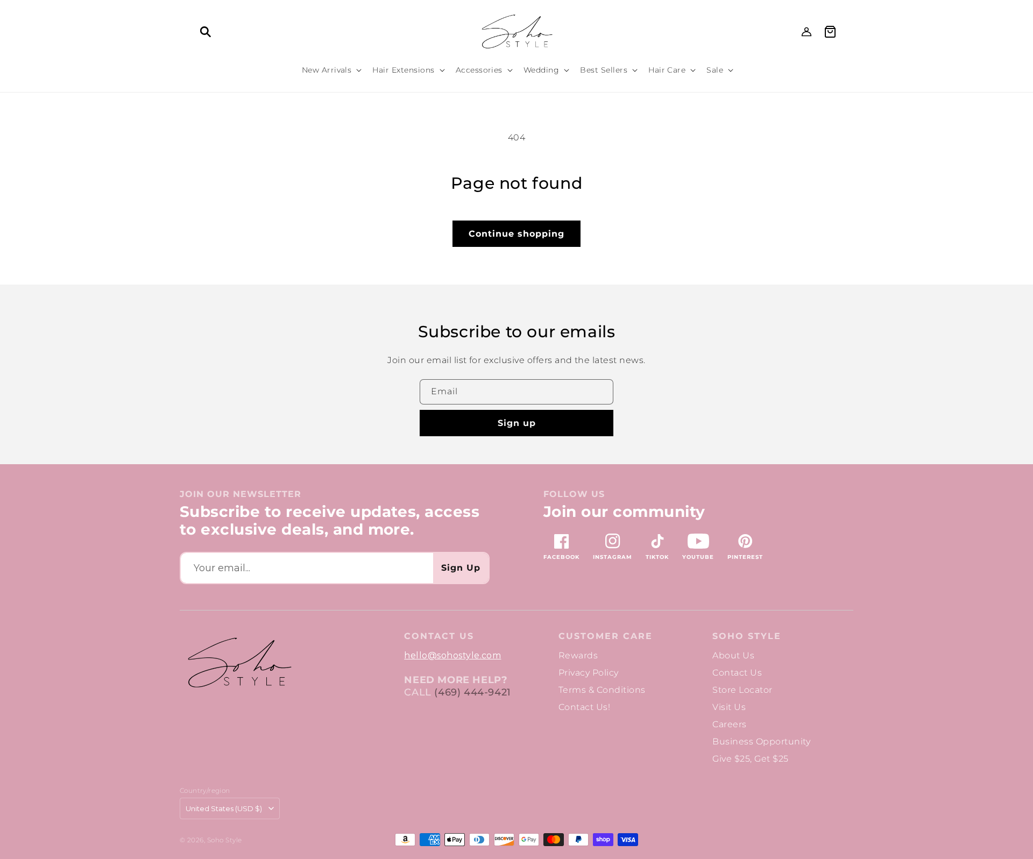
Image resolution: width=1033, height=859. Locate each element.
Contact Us (737, 673)
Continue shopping (516, 234)
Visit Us (729, 707)
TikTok (657, 556)
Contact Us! (584, 707)
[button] (205, 32)
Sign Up (460, 568)
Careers (729, 724)
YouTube (698, 556)
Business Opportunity (761, 741)
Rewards (578, 655)
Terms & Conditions (602, 690)
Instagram (612, 556)
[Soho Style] (239, 663)
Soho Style (746, 636)
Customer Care (605, 636)
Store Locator (742, 690)
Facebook (561, 556)
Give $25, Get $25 (750, 759)
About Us (733, 655)
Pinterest (745, 556)
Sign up (517, 423)
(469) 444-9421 (472, 692)
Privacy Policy (588, 673)
